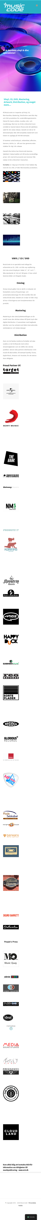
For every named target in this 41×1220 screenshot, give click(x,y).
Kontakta (6, 165)
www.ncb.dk (23, 1170)
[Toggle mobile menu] (37, 5)
